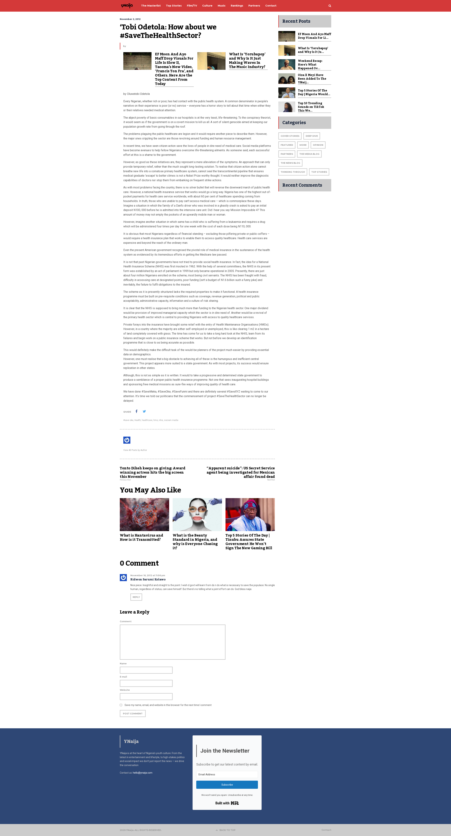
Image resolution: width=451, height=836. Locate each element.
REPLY (136, 597)
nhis (161, 420)
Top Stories (319, 172)
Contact (326, 830)
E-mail (123, 676)
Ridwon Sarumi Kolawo (148, 579)
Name (123, 663)
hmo (155, 420)
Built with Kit (227, 803)
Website (125, 690)
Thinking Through (293, 172)
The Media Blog (309, 154)
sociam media (171, 420)
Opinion (318, 145)
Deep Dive (312, 136)
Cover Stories (290, 136)
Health (137, 420)
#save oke (128, 420)
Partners (287, 154)
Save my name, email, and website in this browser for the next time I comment (168, 705)
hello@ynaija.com (142, 772)
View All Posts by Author (135, 450)
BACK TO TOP (228, 830)
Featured (287, 145)
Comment (125, 621)
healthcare (147, 420)
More (303, 145)
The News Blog (290, 163)
